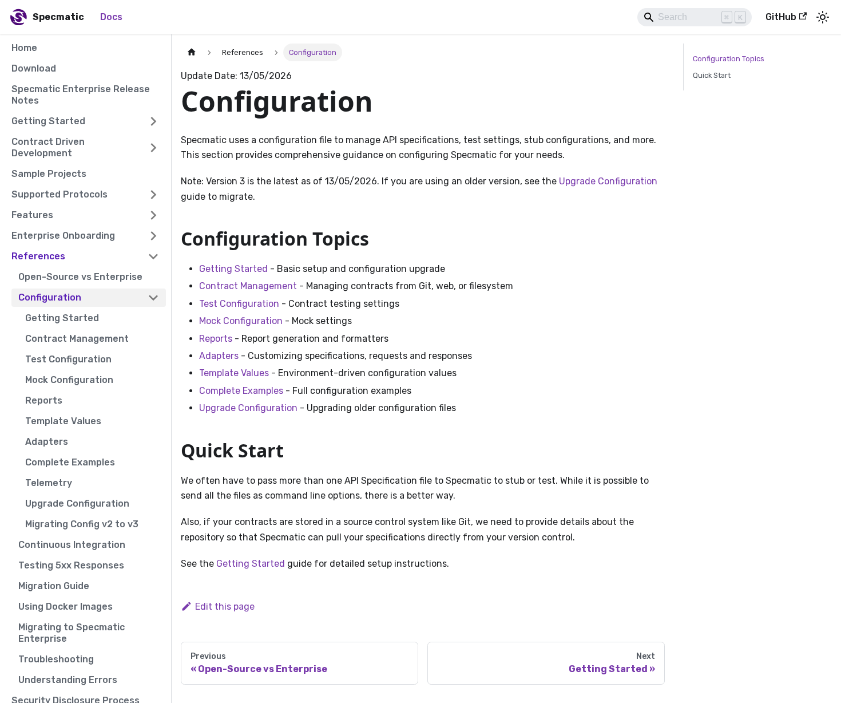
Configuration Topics (728, 58)
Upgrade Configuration (608, 181)
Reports (215, 338)
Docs (111, 16)
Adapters (219, 355)
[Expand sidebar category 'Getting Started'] (153, 121)
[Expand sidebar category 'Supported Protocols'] (153, 194)
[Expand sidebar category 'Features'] (153, 215)
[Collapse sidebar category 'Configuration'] (153, 298)
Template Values (234, 373)
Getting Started (233, 268)
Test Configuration (239, 303)
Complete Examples (241, 390)
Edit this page (225, 606)
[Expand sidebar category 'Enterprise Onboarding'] (153, 236)
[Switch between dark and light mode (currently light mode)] (823, 17)
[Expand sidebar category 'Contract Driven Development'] (153, 148)
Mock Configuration (241, 320)
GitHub (780, 16)
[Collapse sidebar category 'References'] (153, 256)
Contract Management (248, 286)
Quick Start (712, 75)
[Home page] (192, 52)
